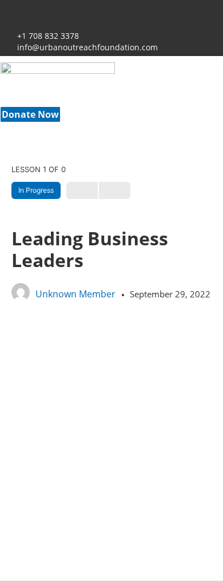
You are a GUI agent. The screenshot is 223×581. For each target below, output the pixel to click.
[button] (115, 105)
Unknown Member (76, 294)
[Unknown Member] (20, 296)
